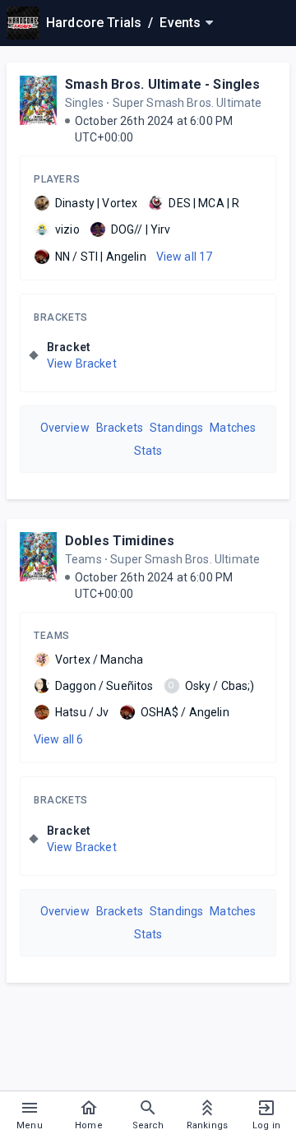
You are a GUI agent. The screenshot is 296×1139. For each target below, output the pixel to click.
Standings (176, 427)
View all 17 (184, 256)
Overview (65, 427)
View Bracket (82, 363)
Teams (52, 635)
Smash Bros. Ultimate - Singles (163, 84)
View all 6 (59, 739)
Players (57, 179)
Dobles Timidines (119, 541)
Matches (233, 427)
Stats (148, 450)
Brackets (61, 317)
